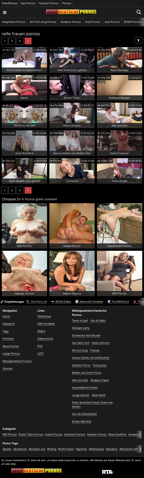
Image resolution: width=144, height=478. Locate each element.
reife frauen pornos (21, 33)
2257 (40, 353)
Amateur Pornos (71, 22)
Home (6, 316)
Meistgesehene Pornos (17, 361)
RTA (39, 346)
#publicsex (20, 449)
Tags (6, 331)
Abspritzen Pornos (13, 22)
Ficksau (95, 350)
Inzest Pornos (53, 434)
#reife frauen (66, 449)
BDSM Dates (63, 301)
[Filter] (138, 40)
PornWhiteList (120, 301)
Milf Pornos (10, 434)
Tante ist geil (80, 320)
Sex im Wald (98, 320)
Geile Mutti (98, 395)
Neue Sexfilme (117, 434)
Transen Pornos (49, 3)
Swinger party (81, 328)
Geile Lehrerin (101, 342)
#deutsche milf (128, 449)
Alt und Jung (80, 350)
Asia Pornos (112, 22)
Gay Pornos (28, 3)
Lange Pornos (11, 353)
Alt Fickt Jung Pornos (43, 22)
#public (7, 449)
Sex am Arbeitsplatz (84, 414)
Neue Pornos (11, 346)
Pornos (66, 3)
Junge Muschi (80, 395)
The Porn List (38, 301)
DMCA (41, 331)
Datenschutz (45, 338)
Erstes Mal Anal (81, 421)
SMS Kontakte (46, 323)
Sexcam (7, 368)
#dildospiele (96, 449)
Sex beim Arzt (80, 342)
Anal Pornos (92, 22)
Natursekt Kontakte (91, 301)
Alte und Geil (80, 380)
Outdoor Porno (81, 365)
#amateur (112, 449)
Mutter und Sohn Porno (86, 372)
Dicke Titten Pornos (31, 434)
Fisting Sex (100, 365)
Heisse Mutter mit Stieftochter (91, 357)
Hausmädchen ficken (85, 387)
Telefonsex (44, 316)
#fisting (51, 449)
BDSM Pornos (132, 22)
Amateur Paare (99, 380)
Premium (8, 338)
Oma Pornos (9, 3)
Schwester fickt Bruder (86, 335)
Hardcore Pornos (74, 434)
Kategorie (9, 323)
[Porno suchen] (4, 12)
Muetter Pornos (97, 434)
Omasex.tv (11, 199)
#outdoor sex (37, 449)
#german (81, 449)
